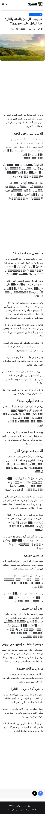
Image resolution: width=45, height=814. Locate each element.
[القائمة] (3, 5)
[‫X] (34, 793)
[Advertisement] (22, 85)
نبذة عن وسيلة (12, 810)
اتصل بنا (21, 810)
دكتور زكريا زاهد (34, 29)
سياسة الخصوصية (32, 810)
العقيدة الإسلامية (35, 15)
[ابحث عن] (7, 5)
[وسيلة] (34, 4)
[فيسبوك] (40, 793)
